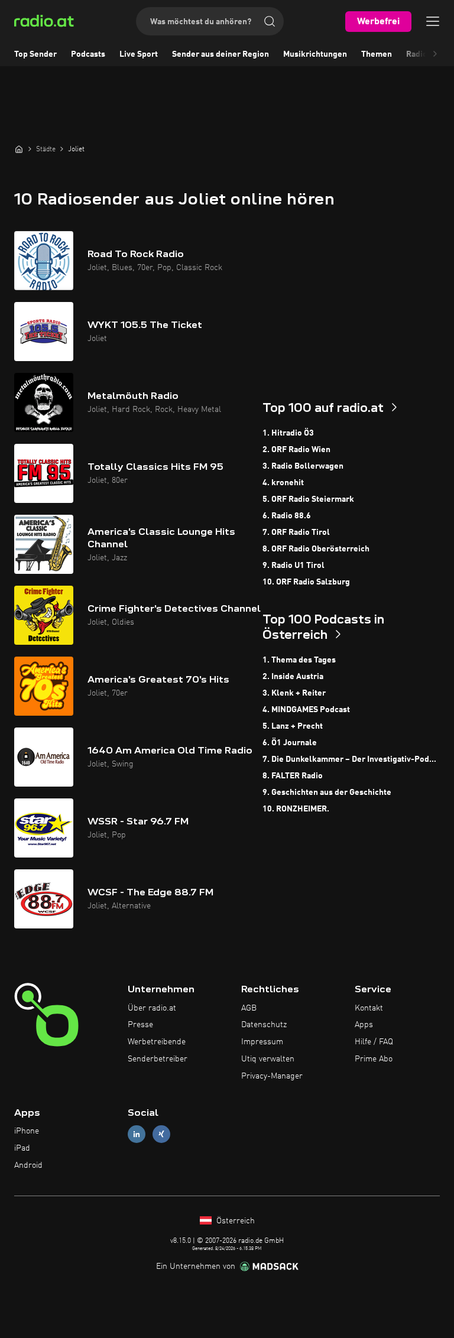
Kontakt (369, 1008)
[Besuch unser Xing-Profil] (161, 1134)
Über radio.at (152, 1008)
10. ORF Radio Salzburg (306, 582)
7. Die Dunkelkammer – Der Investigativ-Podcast (351, 759)
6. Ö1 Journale (289, 743)
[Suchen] (269, 21)
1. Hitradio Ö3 (288, 433)
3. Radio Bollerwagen (302, 466)
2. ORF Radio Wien (296, 450)
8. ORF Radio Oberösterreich (315, 549)
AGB (249, 1008)
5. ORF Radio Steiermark (308, 499)
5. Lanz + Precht (292, 726)
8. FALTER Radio (292, 776)
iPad (22, 1148)
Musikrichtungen (315, 54)
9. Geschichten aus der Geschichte (326, 792)
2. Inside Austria (292, 677)
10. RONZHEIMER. (295, 809)
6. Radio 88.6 (286, 516)
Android (28, 1165)
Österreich (234, 1221)
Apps (364, 1025)
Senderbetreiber (157, 1059)
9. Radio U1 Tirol (293, 565)
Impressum (262, 1042)
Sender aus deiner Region (220, 54)
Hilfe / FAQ (374, 1042)
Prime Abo (374, 1059)
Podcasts (88, 54)
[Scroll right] (435, 54)
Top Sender (35, 54)
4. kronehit (283, 483)
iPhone (26, 1131)
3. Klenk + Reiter (294, 693)
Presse (140, 1025)
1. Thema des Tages (299, 660)
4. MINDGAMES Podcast (306, 710)
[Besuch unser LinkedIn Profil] (136, 1134)
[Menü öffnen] (433, 21)
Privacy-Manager (272, 1076)
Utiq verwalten (267, 1059)
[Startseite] (19, 149)
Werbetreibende (157, 1042)
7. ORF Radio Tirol (296, 532)
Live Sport (138, 54)
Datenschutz (264, 1025)
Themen (376, 54)
